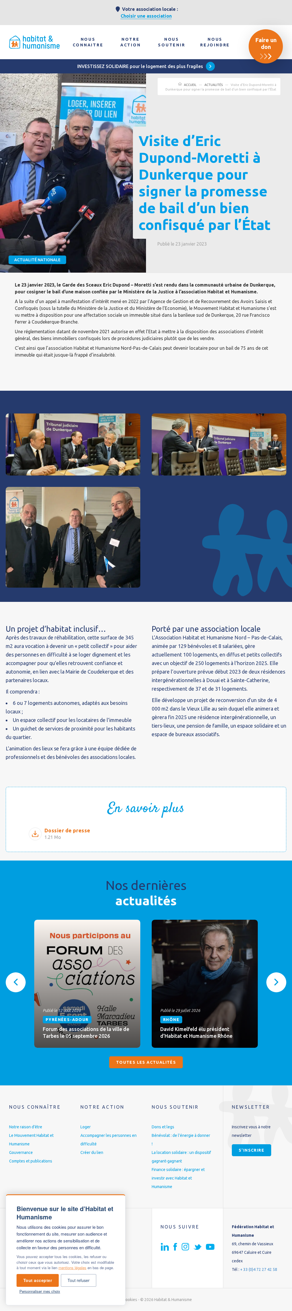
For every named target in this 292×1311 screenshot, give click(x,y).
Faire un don (266, 43)
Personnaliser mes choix (39, 1291)
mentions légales (72, 1267)
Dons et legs (163, 1127)
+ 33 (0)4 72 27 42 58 (258, 1269)
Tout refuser (79, 1280)
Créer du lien (91, 1152)
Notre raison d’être (25, 1127)
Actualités (213, 85)
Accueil (190, 85)
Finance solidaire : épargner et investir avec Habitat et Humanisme (178, 1178)
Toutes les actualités (146, 1062)
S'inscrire (251, 1150)
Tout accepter (37, 1280)
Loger (85, 1127)
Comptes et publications (30, 1161)
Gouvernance (21, 1152)
